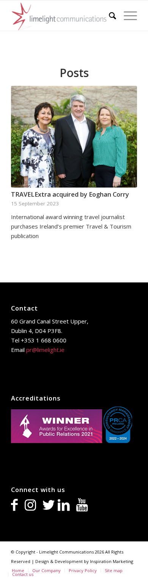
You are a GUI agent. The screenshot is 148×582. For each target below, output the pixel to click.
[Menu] (126, 15)
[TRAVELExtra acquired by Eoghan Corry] (74, 137)
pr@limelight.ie (45, 349)
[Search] (108, 15)
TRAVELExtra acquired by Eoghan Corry (70, 194)
